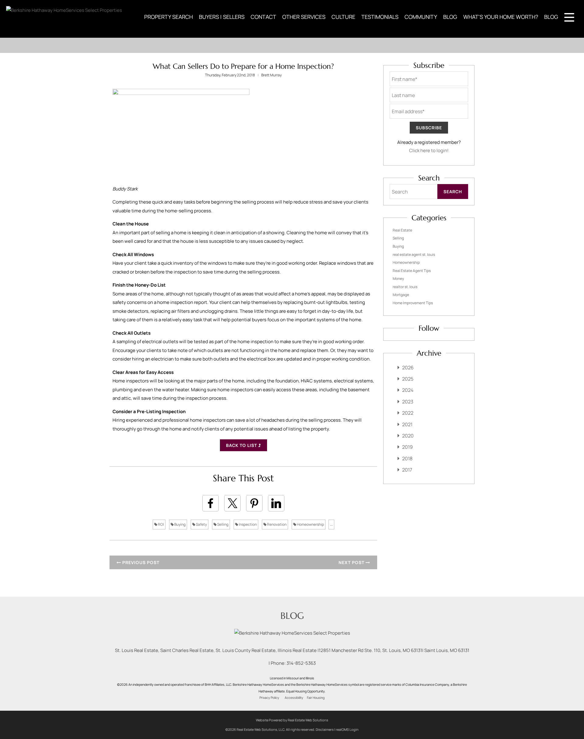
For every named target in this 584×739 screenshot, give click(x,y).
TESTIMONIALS (379, 16)
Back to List (242, 445)
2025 (407, 378)
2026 (408, 367)
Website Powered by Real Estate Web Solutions (292, 720)
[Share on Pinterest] (254, 503)
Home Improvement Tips (413, 302)
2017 (407, 469)
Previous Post (140, 562)
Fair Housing (316, 697)
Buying (180, 524)
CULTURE (343, 16)
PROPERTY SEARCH (168, 16)
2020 (408, 435)
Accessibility (294, 697)
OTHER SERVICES (303, 16)
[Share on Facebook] (210, 503)
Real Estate (402, 230)
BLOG (450, 16)
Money (398, 278)
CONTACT (263, 16)
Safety (201, 524)
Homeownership (310, 524)
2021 (407, 424)
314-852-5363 (301, 663)
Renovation (276, 524)
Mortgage (401, 294)
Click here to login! (429, 150)
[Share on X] (232, 503)
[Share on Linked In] (276, 503)
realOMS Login (347, 729)
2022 (407, 413)
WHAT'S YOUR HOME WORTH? (500, 16)
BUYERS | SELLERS (222, 16)
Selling (222, 524)
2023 (407, 401)
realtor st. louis (405, 286)
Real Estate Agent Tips (412, 270)
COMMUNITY (421, 16)
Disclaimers (325, 729)
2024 (407, 390)
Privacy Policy (269, 697)
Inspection (247, 524)
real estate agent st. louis (414, 254)
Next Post (352, 562)
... (331, 524)
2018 (407, 458)
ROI (160, 524)
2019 (407, 447)
